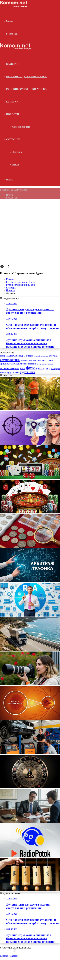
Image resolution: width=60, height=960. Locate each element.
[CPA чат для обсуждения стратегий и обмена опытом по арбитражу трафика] (30, 444)
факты (16, 369)
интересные (26, 360)
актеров (12, 355)
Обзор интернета (21, 126)
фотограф (43, 368)
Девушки (17, 152)
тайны (50, 364)
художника (27, 372)
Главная (10, 279)
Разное (15, 164)
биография (38, 356)
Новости (12, 114)
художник (12, 372)
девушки (53, 355)
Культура (13, 101)
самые (45, 364)
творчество (7, 368)
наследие (32, 364)
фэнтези (3, 372)
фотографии (55, 369)
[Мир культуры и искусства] (14, 6)
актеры (21, 355)
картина (37, 360)
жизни (4, 360)
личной (23, 364)
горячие (45, 356)
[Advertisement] (30, 231)
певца (39, 364)
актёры (29, 356)
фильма (22, 369)
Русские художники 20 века (26, 89)
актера (3, 355)
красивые (5, 363)
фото (31, 367)
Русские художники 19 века (26, 76)
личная (15, 363)
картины (47, 360)
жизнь (14, 359)
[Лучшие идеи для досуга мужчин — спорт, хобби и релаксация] (30, 409)
